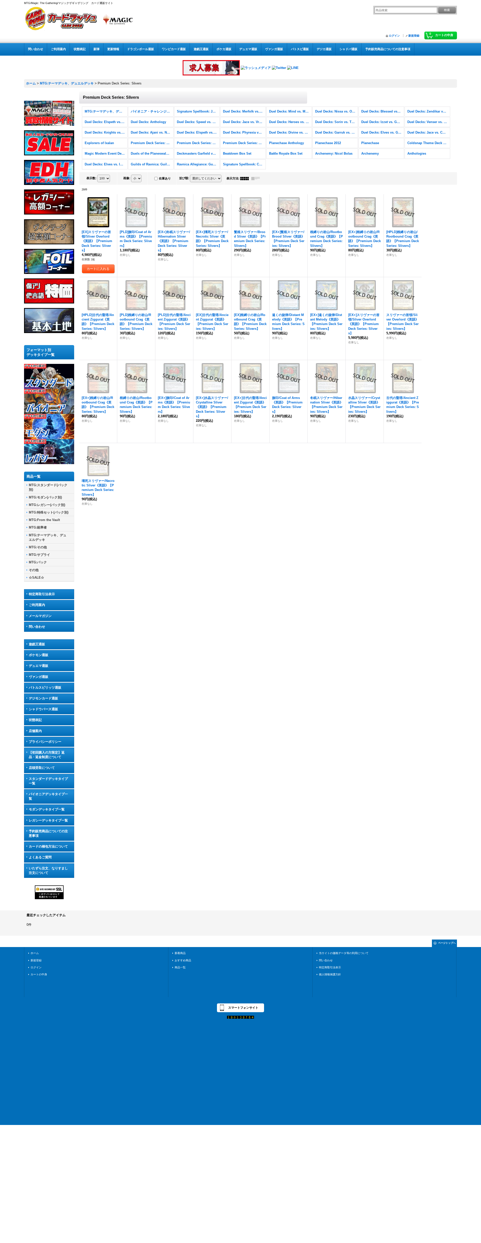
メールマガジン (40, 616)
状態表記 (35, 720)
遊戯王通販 (37, 644)
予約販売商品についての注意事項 (48, 833)
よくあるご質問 (40, 857)
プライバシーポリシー (45, 742)
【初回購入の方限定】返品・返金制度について (47, 755)
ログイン (394, 35)
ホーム (35, 953)
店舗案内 (35, 731)
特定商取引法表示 (42, 594)
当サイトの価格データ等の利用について (344, 953)
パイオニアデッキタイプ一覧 (48, 796)
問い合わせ (37, 627)
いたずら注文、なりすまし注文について (48, 870)
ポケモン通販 (38, 655)
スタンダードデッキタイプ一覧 (48, 781)
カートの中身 (39, 974)
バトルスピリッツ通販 (45, 687)
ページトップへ (447, 943)
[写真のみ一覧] (245, 178)
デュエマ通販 (38, 666)
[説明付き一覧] (256, 178)
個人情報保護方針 (330, 974)
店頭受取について (42, 768)
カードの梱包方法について (48, 846)
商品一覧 (180, 967)
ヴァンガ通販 (38, 677)
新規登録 (413, 35)
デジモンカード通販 (43, 698)
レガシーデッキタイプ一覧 (48, 820)
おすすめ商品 (183, 960)
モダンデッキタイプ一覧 (47, 809)
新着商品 (180, 953)
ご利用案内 (37, 605)
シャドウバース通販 (43, 709)
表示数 (91, 178)
